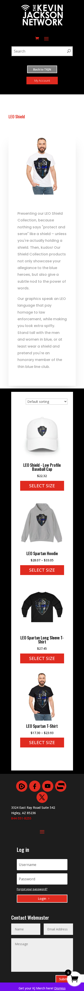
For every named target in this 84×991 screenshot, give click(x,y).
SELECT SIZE (42, 486)
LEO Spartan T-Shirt (42, 726)
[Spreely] (60, 786)
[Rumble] (21, 786)
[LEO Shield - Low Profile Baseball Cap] (42, 458)
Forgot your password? (32, 889)
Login (42, 898)
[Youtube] (47, 786)
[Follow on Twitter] (42, 797)
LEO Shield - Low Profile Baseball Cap (42, 467)
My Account (42, 81)
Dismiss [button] (60, 988)
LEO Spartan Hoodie (42, 553)
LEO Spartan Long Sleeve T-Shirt (42, 640)
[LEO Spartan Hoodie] (42, 547)
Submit (64, 979)
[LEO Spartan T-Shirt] (42, 719)
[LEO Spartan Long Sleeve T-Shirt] (42, 631)
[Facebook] (34, 786)
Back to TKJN (42, 69)
